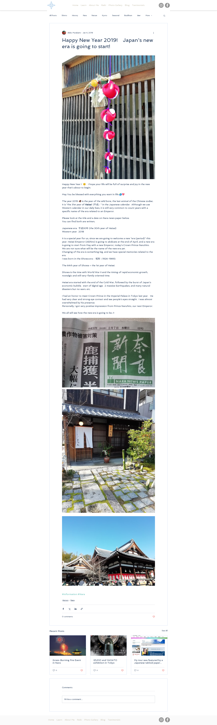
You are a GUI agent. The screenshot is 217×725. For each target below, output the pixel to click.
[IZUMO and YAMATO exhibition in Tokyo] (108, 645)
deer (139, 15)
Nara (85, 15)
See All (165, 631)
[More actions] (153, 32)
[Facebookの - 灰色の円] (167, 5)
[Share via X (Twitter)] (69, 609)
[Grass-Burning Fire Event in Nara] (68, 645)
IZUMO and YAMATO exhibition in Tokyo (105, 661)
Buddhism (128, 15)
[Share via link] (81, 609)
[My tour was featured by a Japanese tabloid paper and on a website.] (149, 645)
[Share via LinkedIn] (75, 609)
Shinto (64, 15)
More (148, 15)
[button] (164, 16)
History (75, 15)
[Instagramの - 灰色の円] (161, 5)
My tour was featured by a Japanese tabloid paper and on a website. (148, 661)
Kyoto (104, 15)
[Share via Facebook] (63, 609)
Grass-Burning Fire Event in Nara (67, 661)
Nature (94, 15)
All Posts (53, 15)
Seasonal (115, 15)
